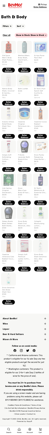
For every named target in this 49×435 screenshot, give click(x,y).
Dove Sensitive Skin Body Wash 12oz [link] (8, 290)
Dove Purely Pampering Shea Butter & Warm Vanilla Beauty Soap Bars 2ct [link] (40, 157)
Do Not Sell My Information (15, 408)
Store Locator (19, 414)
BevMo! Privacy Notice (36, 408)
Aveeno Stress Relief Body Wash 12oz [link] (8, 124)
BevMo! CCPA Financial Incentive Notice (25, 411)
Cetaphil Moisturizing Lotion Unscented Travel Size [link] (39, 223)
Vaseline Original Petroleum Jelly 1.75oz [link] (24, 124)
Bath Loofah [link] (23, 89)
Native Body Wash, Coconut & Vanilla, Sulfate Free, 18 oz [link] (8, 91)
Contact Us (31, 414)
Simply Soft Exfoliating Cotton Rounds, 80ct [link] (7, 157)
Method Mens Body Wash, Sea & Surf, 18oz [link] (24, 58)
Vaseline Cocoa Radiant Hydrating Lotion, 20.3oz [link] (40, 124)
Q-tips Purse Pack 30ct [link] (39, 57)
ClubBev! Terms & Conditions (19, 405)
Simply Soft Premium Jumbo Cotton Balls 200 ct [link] (24, 256)
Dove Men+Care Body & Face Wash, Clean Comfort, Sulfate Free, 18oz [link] (23, 190)
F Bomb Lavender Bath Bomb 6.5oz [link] (24, 157)
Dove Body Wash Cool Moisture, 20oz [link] (24, 223)
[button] (4, 6)
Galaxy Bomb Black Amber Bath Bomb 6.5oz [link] (7, 223)
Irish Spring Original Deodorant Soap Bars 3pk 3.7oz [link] (7, 190)
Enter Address (40, 7)
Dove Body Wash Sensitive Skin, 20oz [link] (40, 256)
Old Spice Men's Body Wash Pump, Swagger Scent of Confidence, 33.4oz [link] (8, 58)
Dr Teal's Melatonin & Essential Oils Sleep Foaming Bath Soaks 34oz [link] (40, 190)
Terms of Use (35, 405)
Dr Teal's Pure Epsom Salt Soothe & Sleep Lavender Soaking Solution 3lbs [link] (40, 91)
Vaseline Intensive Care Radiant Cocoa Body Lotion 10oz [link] (8, 256)
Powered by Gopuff (24, 421)
